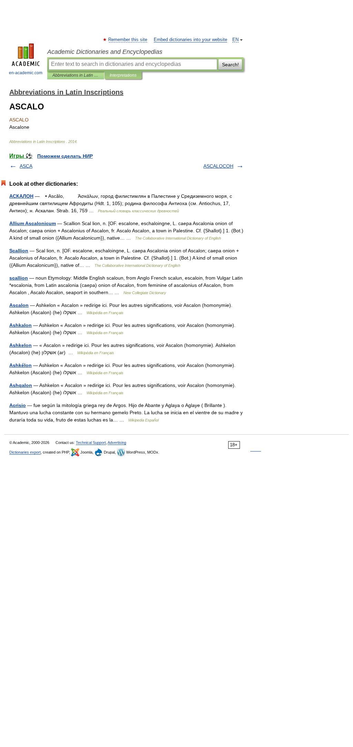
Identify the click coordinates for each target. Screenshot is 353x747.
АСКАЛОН (21, 196)
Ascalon (19, 305)
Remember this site (128, 39)
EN (235, 39)
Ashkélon (20, 365)
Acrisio (17, 405)
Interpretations (123, 75)
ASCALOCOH (218, 166)
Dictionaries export (25, 452)
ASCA (26, 166)
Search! (230, 64)
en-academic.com (25, 72)
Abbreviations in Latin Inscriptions (75, 75)
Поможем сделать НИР (65, 156)
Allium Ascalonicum (32, 223)
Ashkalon (20, 325)
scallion (18, 278)
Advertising (117, 442)
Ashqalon (20, 385)
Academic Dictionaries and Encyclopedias (104, 51)
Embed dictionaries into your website (190, 39)
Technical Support (91, 442)
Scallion (18, 250)
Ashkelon (20, 345)
